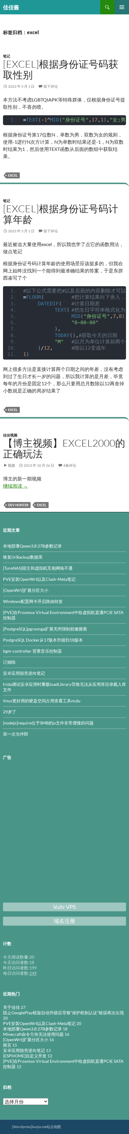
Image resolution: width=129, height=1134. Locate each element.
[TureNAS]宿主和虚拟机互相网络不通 (38, 568)
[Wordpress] (22, 1126)
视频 (11, 465)
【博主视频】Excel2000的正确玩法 (64, 448)
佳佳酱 (11, 7)
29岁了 (9, 711)
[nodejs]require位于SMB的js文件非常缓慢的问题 (48, 722)
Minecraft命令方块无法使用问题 (33, 1034)
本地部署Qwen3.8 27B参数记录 (32, 545)
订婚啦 (9, 662)
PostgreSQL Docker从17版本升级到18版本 (43, 639)
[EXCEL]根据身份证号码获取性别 (60, 69)
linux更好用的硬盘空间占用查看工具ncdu (41, 700)
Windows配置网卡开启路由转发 (33, 601)
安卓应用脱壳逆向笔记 (24, 673)
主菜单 (122, 7)
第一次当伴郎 (15, 733)
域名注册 (64, 921)
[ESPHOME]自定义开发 (24, 1055)
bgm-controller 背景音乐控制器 (32, 651)
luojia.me (39, 1126)
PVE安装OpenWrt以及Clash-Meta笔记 (39, 579)
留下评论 (51, 86)
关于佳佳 (11, 1007)
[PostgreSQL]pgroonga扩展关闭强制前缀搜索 (45, 628)
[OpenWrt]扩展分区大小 (25, 590)
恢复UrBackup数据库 (23, 557)
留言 (7, 1044)
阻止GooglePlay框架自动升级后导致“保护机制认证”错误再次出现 (63, 1012)
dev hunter (18, 505)
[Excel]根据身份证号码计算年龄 (60, 213)
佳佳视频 (10, 435)
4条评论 (69, 465)
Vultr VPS (64, 906)
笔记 (6, 56)
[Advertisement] (64, 832)
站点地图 (53, 1126)
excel (13, 175)
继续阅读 (15, 486)
